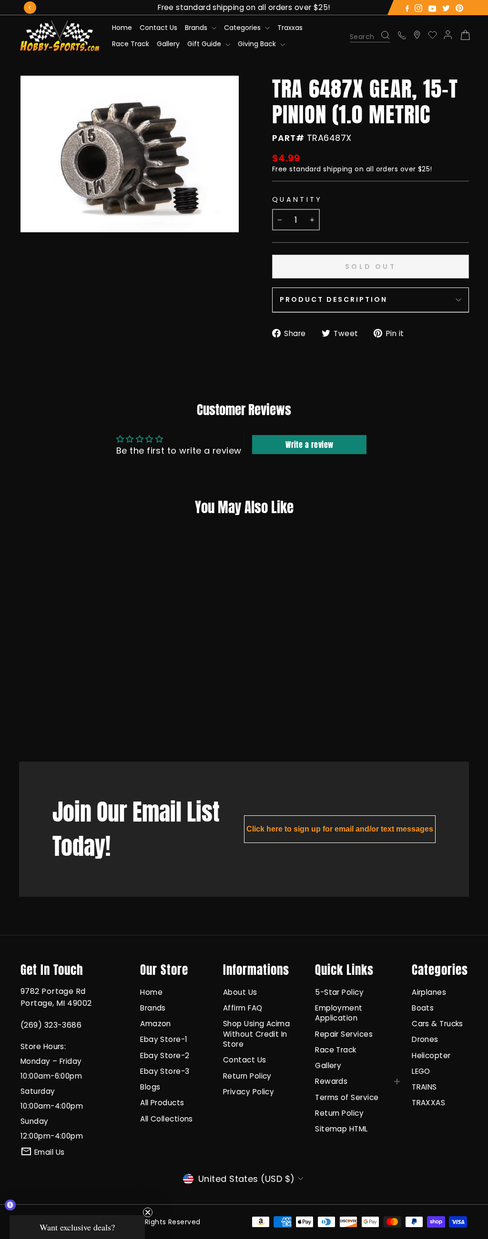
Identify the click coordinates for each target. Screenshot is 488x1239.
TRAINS (424, 1087)
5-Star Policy (339, 992)
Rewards (331, 1081)
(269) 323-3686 (50, 1025)
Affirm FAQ (243, 1008)
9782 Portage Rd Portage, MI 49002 (56, 997)
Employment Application (339, 1013)
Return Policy (247, 1076)
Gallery (168, 44)
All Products (162, 1103)
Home (122, 27)
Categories (243, 27)
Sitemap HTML (341, 1129)
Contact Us (158, 27)
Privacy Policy (248, 1092)
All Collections (166, 1119)
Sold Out (59, 716)
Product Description (333, 299)
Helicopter (431, 1056)
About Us (240, 992)
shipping (338, 169)
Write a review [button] (309, 444)
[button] (77, 1227)
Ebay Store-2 (164, 1056)
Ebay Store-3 (164, 1071)
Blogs (150, 1087)
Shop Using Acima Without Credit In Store (256, 1034)
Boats (423, 1008)
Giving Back (258, 44)
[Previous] (30, 7)
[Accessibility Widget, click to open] (10, 1204)
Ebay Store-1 (163, 1039)
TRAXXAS (428, 1103)
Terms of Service (346, 1097)
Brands (197, 27)
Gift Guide (205, 44)
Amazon (155, 1024)
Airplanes (429, 992)
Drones (425, 1039)
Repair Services (344, 1034)
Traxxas (290, 27)
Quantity (297, 199)
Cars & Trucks (437, 1024)
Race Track (130, 44)
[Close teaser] (147, 1212)
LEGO (421, 1071)
